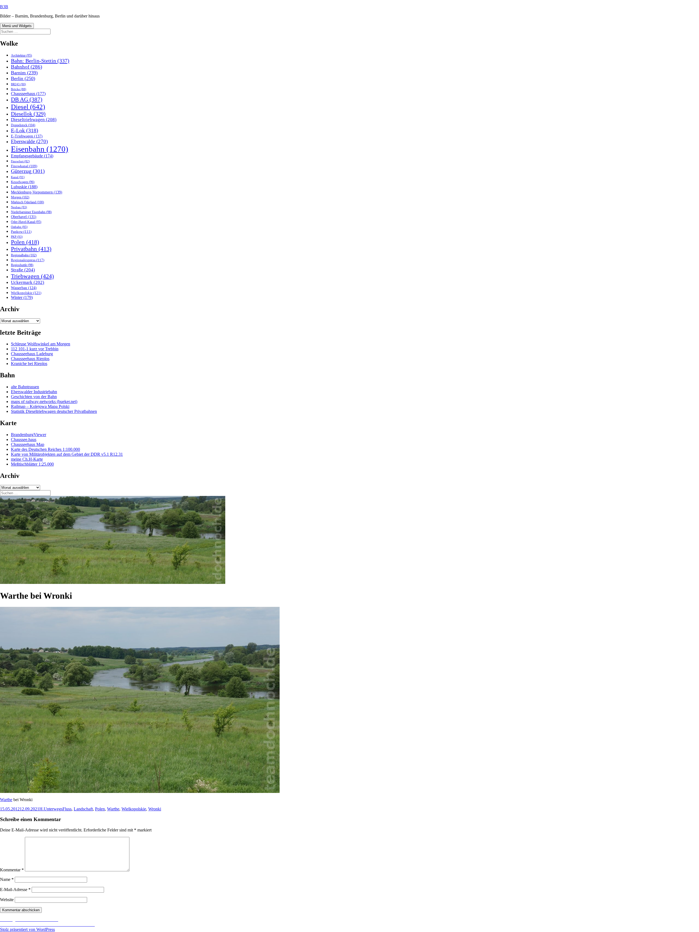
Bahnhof (26, 67)
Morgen (20, 197)
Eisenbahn (39, 149)
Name (7, 879)
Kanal (18, 177)
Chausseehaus (28, 93)
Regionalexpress (27, 260)
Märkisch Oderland (27, 202)
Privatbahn (31, 249)
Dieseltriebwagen (34, 119)
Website (7, 899)
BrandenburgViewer (28, 434)
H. (41, 809)
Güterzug (28, 171)
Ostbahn (19, 226)
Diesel (28, 106)
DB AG (26, 99)
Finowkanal (24, 166)
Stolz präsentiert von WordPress (27, 929)
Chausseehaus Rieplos (30, 358)
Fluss (67, 809)
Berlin (23, 78)
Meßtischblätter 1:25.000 (32, 464)
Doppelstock (23, 125)
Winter (22, 297)
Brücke (18, 89)
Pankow (21, 232)
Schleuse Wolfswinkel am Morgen (40, 344)
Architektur (21, 55)
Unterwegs (53, 809)
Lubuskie (24, 186)
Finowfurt (20, 161)
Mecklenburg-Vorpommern (36, 192)
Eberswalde (29, 141)
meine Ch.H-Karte (27, 459)
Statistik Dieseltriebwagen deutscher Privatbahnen (54, 411)
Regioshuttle (22, 265)
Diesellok (28, 114)
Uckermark (27, 282)
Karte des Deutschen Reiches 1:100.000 (45, 449)
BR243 (18, 84)
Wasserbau (24, 288)
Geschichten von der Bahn (34, 396)
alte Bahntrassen (25, 386)
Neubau (19, 207)
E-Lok (24, 130)
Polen (25, 242)
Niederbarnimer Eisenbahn (31, 212)
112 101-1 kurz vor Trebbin (34, 348)
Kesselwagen (22, 182)
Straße (23, 269)
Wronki (154, 809)
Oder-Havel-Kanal (26, 222)
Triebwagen (32, 276)
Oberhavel (23, 217)
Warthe (6, 799)
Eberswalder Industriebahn (34, 391)
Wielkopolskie (26, 293)
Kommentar (12, 870)
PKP (17, 236)
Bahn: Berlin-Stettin (40, 61)
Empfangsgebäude (32, 156)
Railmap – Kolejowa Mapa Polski (40, 406)
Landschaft (83, 809)
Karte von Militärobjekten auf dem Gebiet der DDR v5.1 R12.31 (67, 454)
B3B (4, 6)
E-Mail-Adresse (15, 889)
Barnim (24, 72)
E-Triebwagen (27, 136)
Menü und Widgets (17, 26)
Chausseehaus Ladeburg (32, 353)
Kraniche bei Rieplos (29, 363)
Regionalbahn (24, 255)
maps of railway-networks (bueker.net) (44, 401)
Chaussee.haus (23, 439)
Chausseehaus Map (27, 444)
